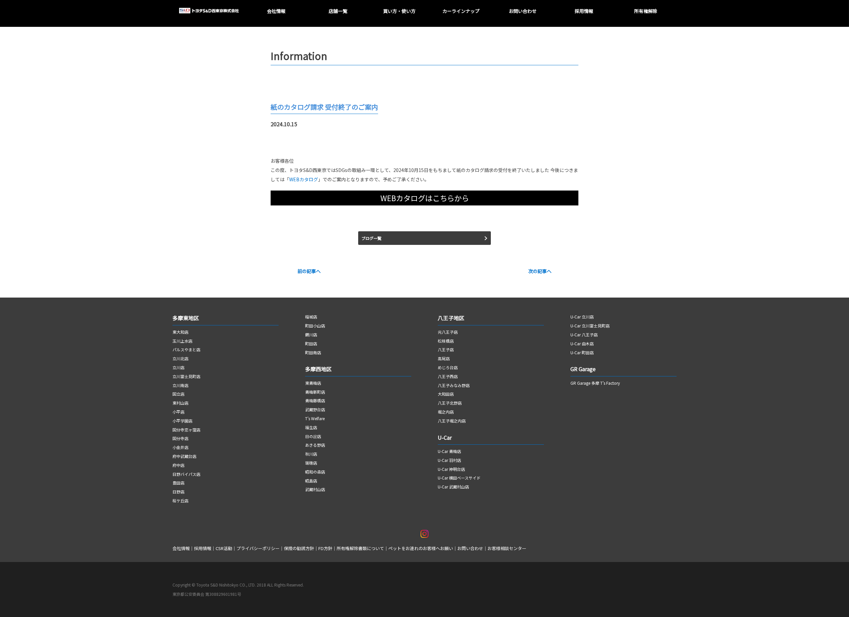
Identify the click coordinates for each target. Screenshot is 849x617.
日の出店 (313, 436)
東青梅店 (313, 383)
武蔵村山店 (315, 489)
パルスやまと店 (186, 349)
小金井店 (180, 447)
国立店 (178, 394)
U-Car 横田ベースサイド (459, 477)
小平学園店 (182, 420)
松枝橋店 (446, 341)
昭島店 (311, 480)
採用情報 (202, 548)
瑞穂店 (311, 463)
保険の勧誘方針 (299, 548)
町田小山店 (315, 325)
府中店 (178, 465)
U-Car (445, 437)
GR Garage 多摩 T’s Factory (595, 383)
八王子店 (446, 349)
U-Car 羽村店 (449, 460)
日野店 (178, 491)
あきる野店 (315, 445)
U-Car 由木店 (582, 343)
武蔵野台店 (315, 409)
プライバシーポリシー (258, 548)
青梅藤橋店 (315, 400)
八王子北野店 (450, 403)
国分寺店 (180, 438)
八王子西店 (448, 376)
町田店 (311, 343)
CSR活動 (224, 548)
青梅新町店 (315, 392)
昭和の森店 (315, 472)
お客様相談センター (507, 548)
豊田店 (178, 482)
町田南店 (313, 352)
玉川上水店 (182, 341)
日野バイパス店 (186, 474)
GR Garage (583, 369)
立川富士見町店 (186, 376)
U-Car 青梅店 (449, 451)
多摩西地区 (319, 369)
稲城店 (311, 316)
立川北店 (180, 358)
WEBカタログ (303, 179)
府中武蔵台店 (184, 456)
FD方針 (325, 548)
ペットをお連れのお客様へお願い (420, 548)
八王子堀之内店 (452, 420)
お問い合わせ (470, 548)
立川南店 (180, 385)
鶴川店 (311, 334)
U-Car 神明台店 (451, 469)
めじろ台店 (448, 367)
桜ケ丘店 (180, 500)
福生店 (311, 427)
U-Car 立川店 (582, 316)
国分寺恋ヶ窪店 (186, 429)
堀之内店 (446, 412)
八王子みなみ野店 (454, 385)
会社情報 (181, 548)
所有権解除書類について (360, 548)
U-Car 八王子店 (584, 334)
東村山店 (180, 403)
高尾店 (444, 358)
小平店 (178, 412)
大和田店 (446, 394)
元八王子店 (448, 332)
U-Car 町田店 (582, 352)
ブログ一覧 (371, 238)
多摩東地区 (185, 318)
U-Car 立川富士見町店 (590, 325)
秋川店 (311, 454)
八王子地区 (451, 318)
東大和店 (180, 332)
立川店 (178, 367)
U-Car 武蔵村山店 (453, 486)
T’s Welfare (315, 418)
